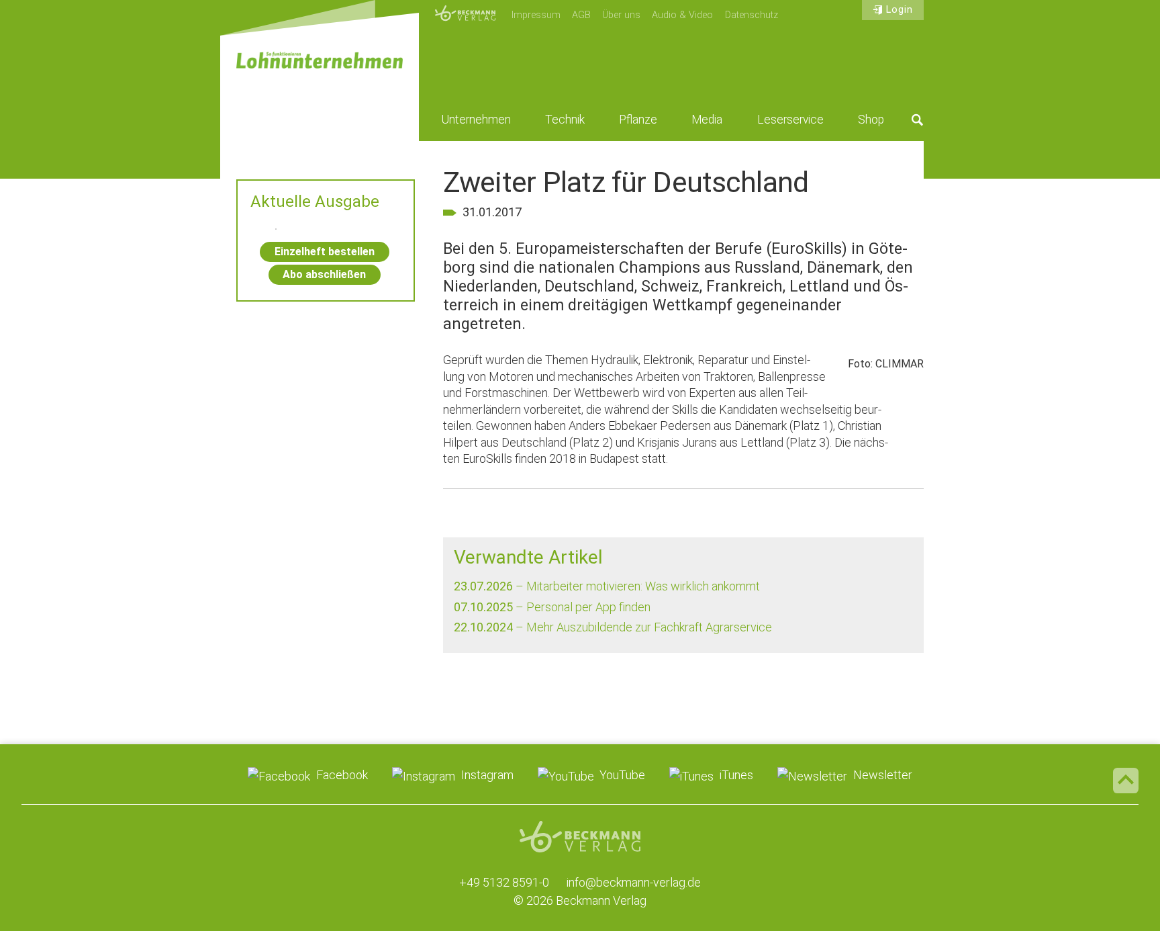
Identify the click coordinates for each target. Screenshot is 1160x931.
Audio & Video (682, 15)
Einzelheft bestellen (325, 251)
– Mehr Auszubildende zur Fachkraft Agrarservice (613, 627)
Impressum (536, 15)
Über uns (621, 15)
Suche (918, 119)
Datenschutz (751, 15)
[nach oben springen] (1126, 780)
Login (899, 9)
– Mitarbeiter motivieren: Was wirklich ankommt (607, 586)
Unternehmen (476, 119)
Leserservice (790, 119)
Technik (565, 119)
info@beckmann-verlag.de (634, 882)
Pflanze (638, 119)
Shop (871, 119)
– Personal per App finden (552, 607)
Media (706, 119)
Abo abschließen (324, 274)
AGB (581, 15)
